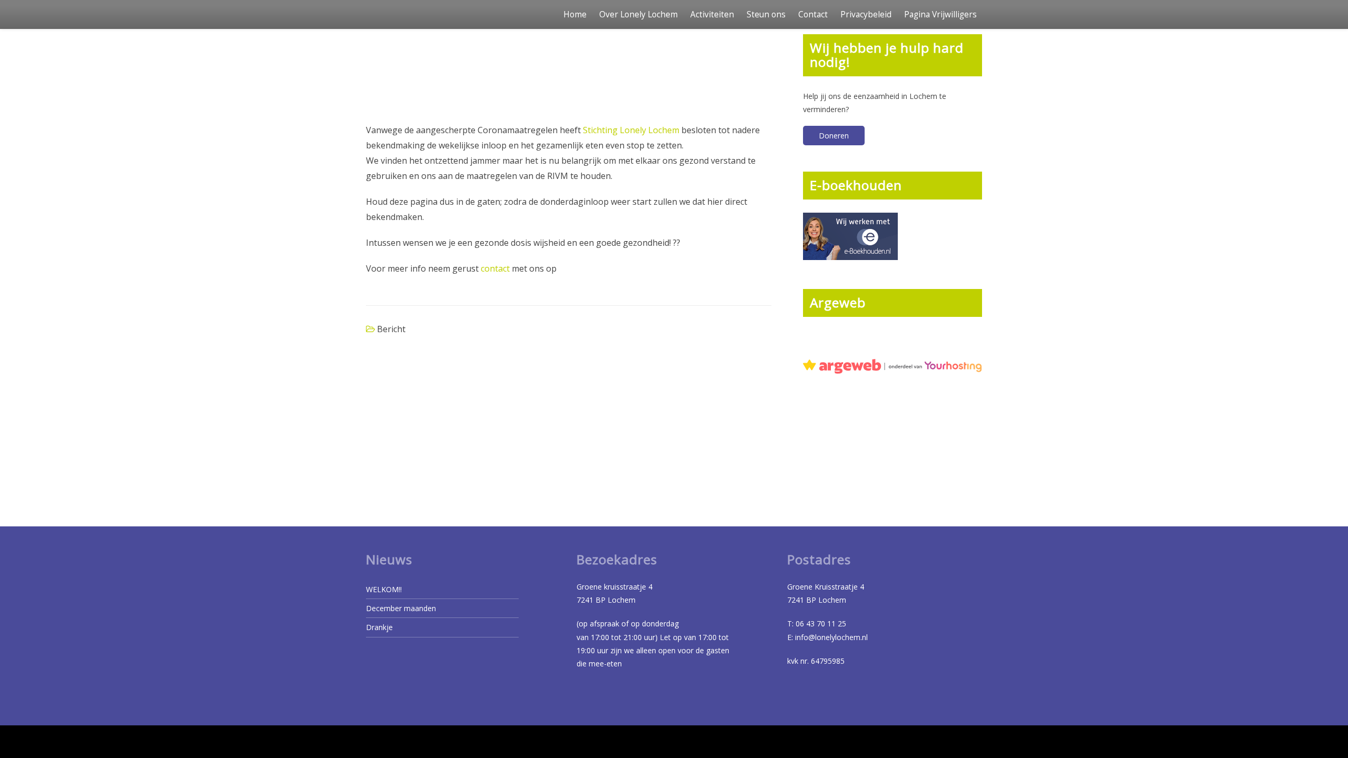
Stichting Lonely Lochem (631, 130)
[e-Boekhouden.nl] (850, 235)
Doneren (834, 136)
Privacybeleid (865, 14)
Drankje (379, 627)
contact (495, 268)
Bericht (391, 329)
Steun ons (766, 14)
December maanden (401, 608)
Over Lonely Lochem (638, 14)
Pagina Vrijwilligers (940, 14)
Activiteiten (712, 14)
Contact (813, 14)
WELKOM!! (384, 589)
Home (575, 14)
